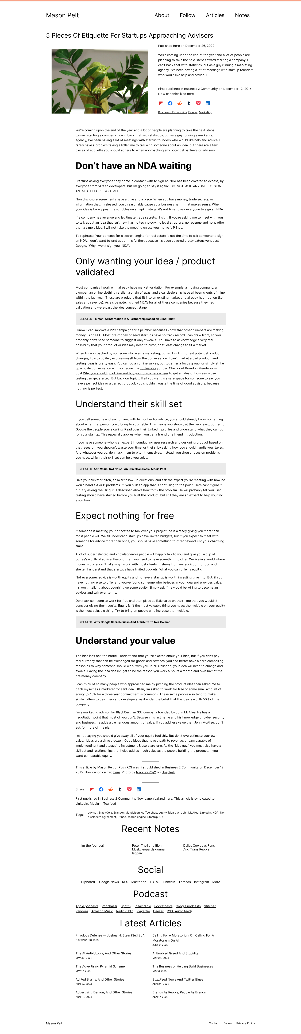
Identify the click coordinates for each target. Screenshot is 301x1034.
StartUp (152, 817)
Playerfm (143, 911)
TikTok (155, 882)
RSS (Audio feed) (179, 911)
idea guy (173, 812)
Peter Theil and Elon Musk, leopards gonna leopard (148, 849)
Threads (185, 882)
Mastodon (138, 882)
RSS (125, 882)
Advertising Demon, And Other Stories (104, 992)
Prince (122, 817)
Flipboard (88, 882)
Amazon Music (102, 911)
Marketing (205, 112)
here (190, 94)
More (216, 882)
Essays (192, 112)
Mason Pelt (62, 15)
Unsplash (168, 772)
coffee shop (149, 368)
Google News (109, 882)
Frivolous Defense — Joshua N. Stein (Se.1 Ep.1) (111, 935)
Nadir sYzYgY (146, 772)
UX (161, 817)
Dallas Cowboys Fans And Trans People (199, 847)
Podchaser (109, 906)
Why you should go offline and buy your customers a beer (125, 373)
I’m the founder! (92, 845)
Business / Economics (172, 112)
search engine (137, 817)
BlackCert (105, 812)
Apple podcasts (87, 906)
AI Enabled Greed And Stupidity (175, 953)
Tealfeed (109, 803)
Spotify (126, 906)
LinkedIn (82, 803)
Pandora (82, 911)
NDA (215, 812)
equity (163, 812)
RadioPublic (124, 911)
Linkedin (169, 882)
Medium (96, 803)
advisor (92, 812)
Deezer (158, 911)
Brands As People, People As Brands (179, 992)
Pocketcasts (163, 906)
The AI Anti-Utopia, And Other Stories (103, 953)
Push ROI (125, 767)
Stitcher (210, 906)
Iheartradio (143, 906)
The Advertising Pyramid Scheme (100, 966)
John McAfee (189, 812)
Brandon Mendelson (127, 812)
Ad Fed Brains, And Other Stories (100, 979)
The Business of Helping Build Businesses (182, 966)
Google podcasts (188, 906)
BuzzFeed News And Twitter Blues (177, 979)
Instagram (201, 882)
